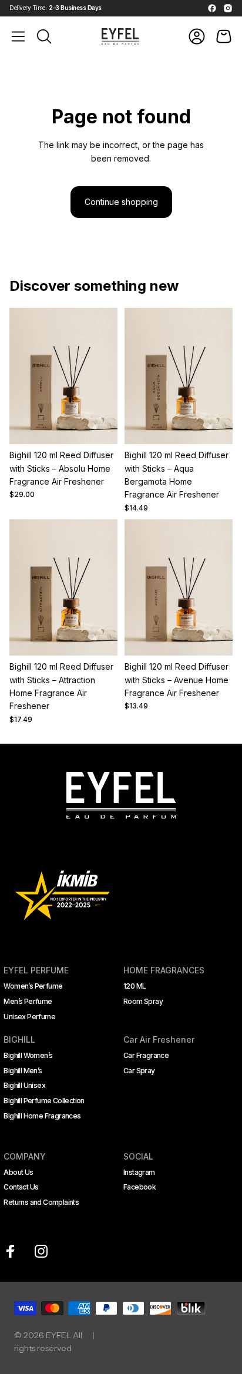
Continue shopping (121, 202)
